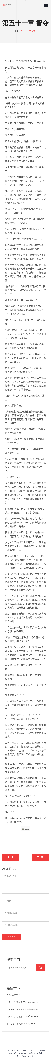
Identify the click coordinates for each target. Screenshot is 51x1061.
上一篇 (11, 857)
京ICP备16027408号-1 (25, 1056)
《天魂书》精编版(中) (16, 1009)
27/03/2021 (24, 61)
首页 (17, 31)
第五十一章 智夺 (28, 31)
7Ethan (11, 61)
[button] (45, 5)
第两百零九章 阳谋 (15, 1023)
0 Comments (39, 61)
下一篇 (40, 857)
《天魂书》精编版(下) (16, 1002)
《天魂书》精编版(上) (16, 1016)
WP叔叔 (38, 1053)
